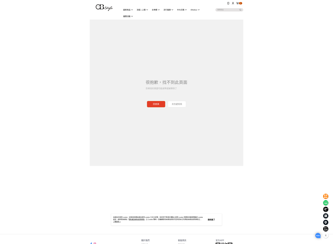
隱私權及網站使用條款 (136, 219)
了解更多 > (117, 222)
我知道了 (211, 220)
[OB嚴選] (104, 7)
